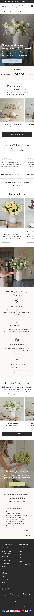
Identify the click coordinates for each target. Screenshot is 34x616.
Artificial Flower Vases (8, 567)
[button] (2, 519)
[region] (17, 519)
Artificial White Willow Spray (12, 124)
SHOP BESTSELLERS (17, 134)
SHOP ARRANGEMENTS (17, 434)
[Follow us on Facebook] (4, 594)
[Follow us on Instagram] (10, 594)
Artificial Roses (6, 563)
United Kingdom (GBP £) (16, 601)
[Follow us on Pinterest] (17, 594)
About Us (4, 576)
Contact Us (22, 548)
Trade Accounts (6, 583)
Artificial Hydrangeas (7, 560)
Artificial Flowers (6, 548)
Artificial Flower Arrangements (6, 552)
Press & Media (6, 579)
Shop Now (25, 1)
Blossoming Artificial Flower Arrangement (12, 424)
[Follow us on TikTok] (30, 594)
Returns (21, 554)
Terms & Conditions (24, 564)
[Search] (6, 6)
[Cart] (31, 6)
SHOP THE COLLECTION (12, 61)
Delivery (21, 551)
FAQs (20, 558)
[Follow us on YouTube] (23, 594)
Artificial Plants (6, 557)
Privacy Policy (22, 561)
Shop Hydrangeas (17, 484)
